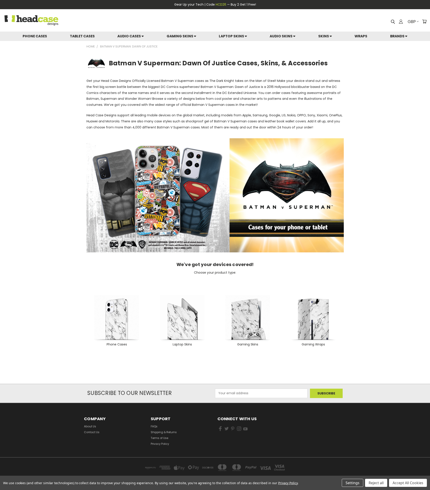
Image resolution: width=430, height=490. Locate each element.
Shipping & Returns (164, 432)
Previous (418, 469)
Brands (397, 36)
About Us (90, 426)
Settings (352, 482)
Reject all (376, 482)
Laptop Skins (232, 36)
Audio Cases (129, 36)
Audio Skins (281, 36)
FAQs (154, 426)
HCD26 (221, 4)
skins (324, 36)
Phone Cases (35, 36)
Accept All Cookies (408, 482)
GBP (412, 21)
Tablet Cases (82, 36)
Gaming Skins (180, 36)
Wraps (361, 36)
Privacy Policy (160, 444)
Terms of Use (159, 438)
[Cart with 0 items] (424, 21)
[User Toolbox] (401, 21)
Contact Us (91, 432)
